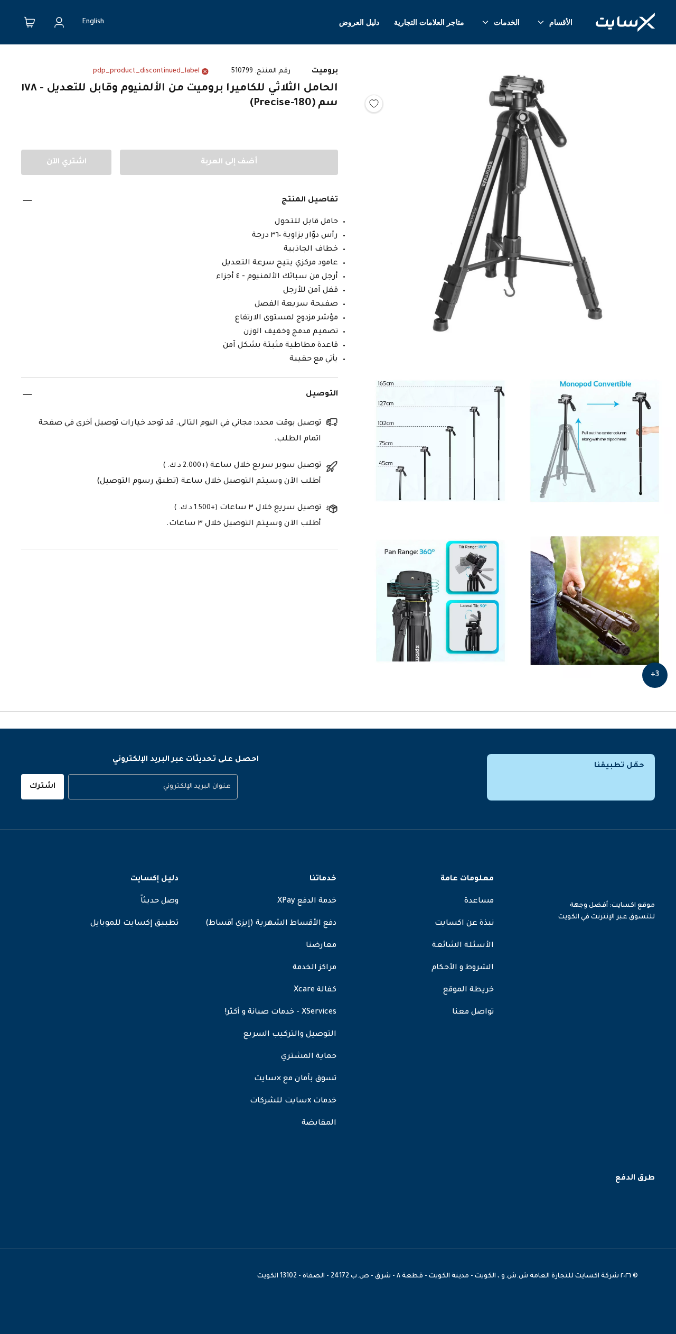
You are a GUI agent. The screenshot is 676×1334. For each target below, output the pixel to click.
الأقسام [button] (560, 22)
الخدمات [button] (507, 22)
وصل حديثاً (159, 901)
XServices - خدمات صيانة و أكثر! (280, 1012)
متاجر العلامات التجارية (429, 22)
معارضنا (321, 946)
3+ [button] (655, 675)
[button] (517, 206)
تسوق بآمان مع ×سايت (295, 1079)
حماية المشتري (308, 1057)
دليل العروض (359, 22)
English (93, 22)
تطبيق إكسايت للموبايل (134, 923)
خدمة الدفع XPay (306, 901)
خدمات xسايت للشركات (293, 1101)
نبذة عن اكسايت (464, 923)
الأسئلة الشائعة (463, 946)
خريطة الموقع (468, 990)
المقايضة (319, 1123)
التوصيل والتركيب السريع (289, 1035)
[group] (153, 786)
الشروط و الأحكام (462, 968)
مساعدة (479, 901)
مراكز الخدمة (314, 968)
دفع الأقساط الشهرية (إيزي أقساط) (270, 923)
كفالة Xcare (315, 990)
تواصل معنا (473, 1012)
